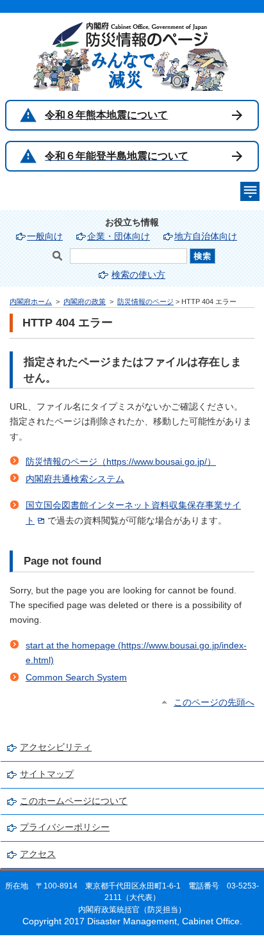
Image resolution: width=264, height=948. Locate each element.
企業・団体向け (118, 236)
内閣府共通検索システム (75, 479)
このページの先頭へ (214, 702)
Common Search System (76, 677)
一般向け (45, 236)
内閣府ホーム (31, 301)
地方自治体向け (205, 236)
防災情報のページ (145, 301)
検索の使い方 (138, 275)
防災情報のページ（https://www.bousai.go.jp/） (121, 462)
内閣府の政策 (84, 301)
